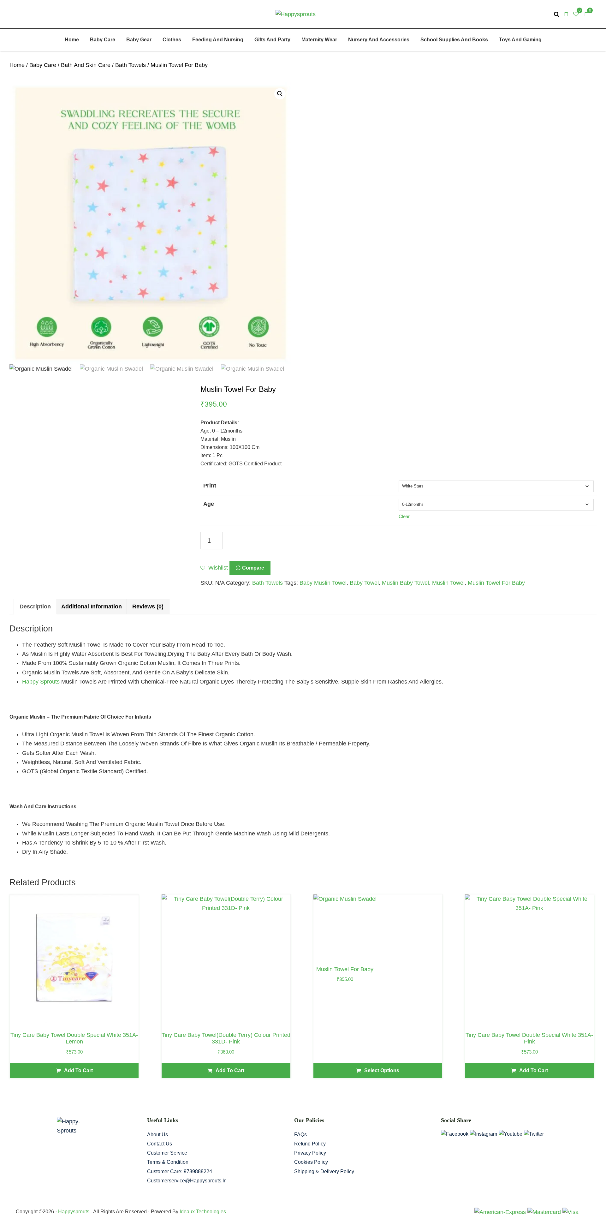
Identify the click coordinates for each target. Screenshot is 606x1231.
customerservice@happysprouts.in (187, 1180)
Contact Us (159, 1143)
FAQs (300, 1134)
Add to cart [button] (78, 1070)
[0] (586, 14)
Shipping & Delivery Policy (324, 1171)
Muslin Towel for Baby (496, 583)
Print (209, 485)
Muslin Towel (448, 583)
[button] (280, 93)
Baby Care (42, 65)
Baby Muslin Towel (323, 583)
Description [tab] (35, 606)
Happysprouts (73, 1211)
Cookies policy (311, 1162)
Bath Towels (130, 65)
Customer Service (167, 1153)
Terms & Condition (167, 1162)
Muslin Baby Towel (405, 583)
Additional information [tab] (91, 606)
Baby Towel (364, 583)
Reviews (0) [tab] (147, 606)
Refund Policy (310, 1143)
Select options (381, 1070)
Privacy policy (310, 1153)
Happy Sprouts (41, 681)
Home (17, 65)
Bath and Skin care (85, 65)
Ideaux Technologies (202, 1211)
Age (208, 504)
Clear (404, 516)
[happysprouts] (296, 14)
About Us (157, 1134)
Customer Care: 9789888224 (179, 1171)
